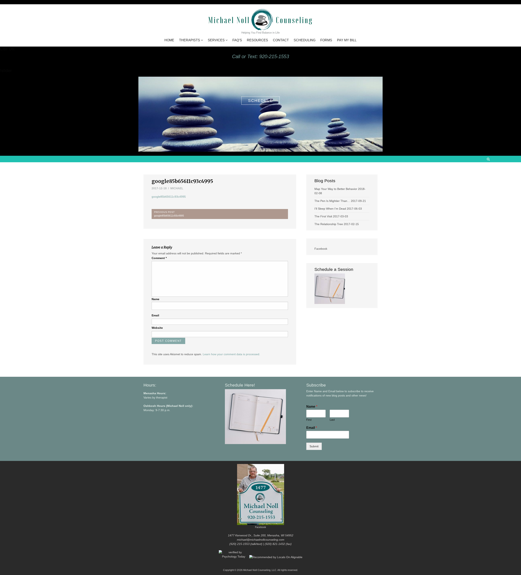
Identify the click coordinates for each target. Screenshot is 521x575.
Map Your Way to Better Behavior (335, 189)
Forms (326, 40)
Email (155, 315)
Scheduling (304, 40)
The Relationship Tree (328, 224)
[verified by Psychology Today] (234, 557)
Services (216, 40)
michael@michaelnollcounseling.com (260, 539)
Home (169, 40)
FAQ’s (237, 40)
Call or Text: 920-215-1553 (260, 56)
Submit (314, 446)
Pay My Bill (347, 40)
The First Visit (323, 216)
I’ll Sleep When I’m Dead (330, 208)
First (309, 419)
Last (332, 419)
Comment (159, 258)
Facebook (320, 248)
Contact (281, 40)
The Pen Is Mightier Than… (332, 201)
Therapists (189, 40)
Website (157, 327)
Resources (257, 40)
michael (176, 188)
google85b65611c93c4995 (169, 196)
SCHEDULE (260, 100)
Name (155, 299)
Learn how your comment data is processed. (231, 354)
